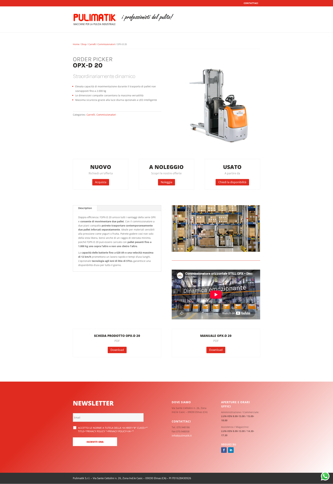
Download (117, 350)
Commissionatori (106, 44)
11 (223, 245)
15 (235, 245)
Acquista (100, 182)
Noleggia (166, 182)
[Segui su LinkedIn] (231, 450)
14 (232, 245)
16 (238, 245)
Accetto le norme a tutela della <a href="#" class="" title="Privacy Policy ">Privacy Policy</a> (113, 429)
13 (229, 245)
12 (226, 245)
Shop (84, 44)
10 (220, 245)
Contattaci (251, 3)
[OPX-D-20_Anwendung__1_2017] (216, 250)
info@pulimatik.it (182, 435)
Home (76, 44)
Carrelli (92, 44)
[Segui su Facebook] (224, 450)
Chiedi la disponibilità (232, 182)
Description (85, 208)
